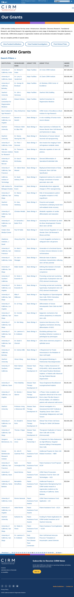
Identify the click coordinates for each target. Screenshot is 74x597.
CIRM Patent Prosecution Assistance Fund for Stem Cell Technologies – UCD (49, 474)
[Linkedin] (13, 586)
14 (20, 552)
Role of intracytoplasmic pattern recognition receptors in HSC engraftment (50, 195)
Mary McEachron (19, 111)
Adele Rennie (18, 507)
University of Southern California (5, 278)
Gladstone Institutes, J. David (5, 241)
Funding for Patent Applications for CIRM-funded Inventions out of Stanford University (51, 519)
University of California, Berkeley (5, 85)
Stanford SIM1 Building (47, 92)
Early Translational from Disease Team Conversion (31, 540)
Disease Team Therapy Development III (32, 368)
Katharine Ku (18, 517)
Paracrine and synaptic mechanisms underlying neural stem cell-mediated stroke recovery (51, 204)
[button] (72, 1)
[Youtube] (17, 586)
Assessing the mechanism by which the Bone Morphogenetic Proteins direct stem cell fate (51, 223)
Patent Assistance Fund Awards (32, 453)
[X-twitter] (6, 586)
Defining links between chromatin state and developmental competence (50, 269)
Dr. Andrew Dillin (19, 350)
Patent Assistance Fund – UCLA (50, 507)
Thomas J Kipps (19, 430)
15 (22, 552)
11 (14, 552)
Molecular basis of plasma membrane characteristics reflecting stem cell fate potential (51, 260)
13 (18, 552)
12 (16, 552)
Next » (60, 552)
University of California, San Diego (6, 195)
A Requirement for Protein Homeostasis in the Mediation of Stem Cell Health (50, 352)
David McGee (18, 472)
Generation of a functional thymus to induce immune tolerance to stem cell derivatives (51, 251)
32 (56, 552)
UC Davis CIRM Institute (47, 76)
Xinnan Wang (18, 359)
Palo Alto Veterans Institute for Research (7, 152)
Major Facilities (31, 70)
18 (28, 552)
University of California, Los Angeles (6, 120)
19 (30, 552)
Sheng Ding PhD (19, 239)
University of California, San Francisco (6, 170)
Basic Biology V (32, 117)
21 (34, 552)
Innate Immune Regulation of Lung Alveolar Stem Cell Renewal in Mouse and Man (51, 232)
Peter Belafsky (19, 383)
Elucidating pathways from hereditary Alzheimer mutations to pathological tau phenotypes (50, 334)
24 (40, 552)
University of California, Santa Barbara (7, 484)
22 (36, 552)
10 (12, 552)
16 (24, 552)
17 (26, 552)
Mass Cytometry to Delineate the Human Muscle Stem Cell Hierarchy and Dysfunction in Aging (51, 129)
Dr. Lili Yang (18, 304)
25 (42, 552)
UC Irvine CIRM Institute (47, 70)
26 (44, 552)
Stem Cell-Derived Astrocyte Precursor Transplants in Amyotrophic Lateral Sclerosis (49, 538)
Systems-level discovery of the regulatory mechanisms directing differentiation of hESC (50, 324)
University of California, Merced (5, 161)
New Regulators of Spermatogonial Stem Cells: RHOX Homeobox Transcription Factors (51, 297)
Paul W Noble (18, 230)
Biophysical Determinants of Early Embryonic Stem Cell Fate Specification (50, 170)
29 (51, 552)
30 (53, 552)
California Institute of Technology (5, 179)
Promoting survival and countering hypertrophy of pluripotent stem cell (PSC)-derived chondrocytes (51, 278)
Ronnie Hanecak (19, 498)
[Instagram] (10, 586)
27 (46, 552)
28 (49, 552)
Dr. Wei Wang (18, 322)
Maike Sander (18, 267)
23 (38, 552)
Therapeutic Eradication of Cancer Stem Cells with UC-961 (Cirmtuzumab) (50, 432)
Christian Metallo (19, 211)
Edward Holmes (19, 99)
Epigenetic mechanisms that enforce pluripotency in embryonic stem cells (50, 315)
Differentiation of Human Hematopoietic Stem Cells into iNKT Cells (51, 306)
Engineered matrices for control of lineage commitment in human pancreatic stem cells (50, 179)
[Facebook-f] (2, 586)
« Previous (4, 552)
